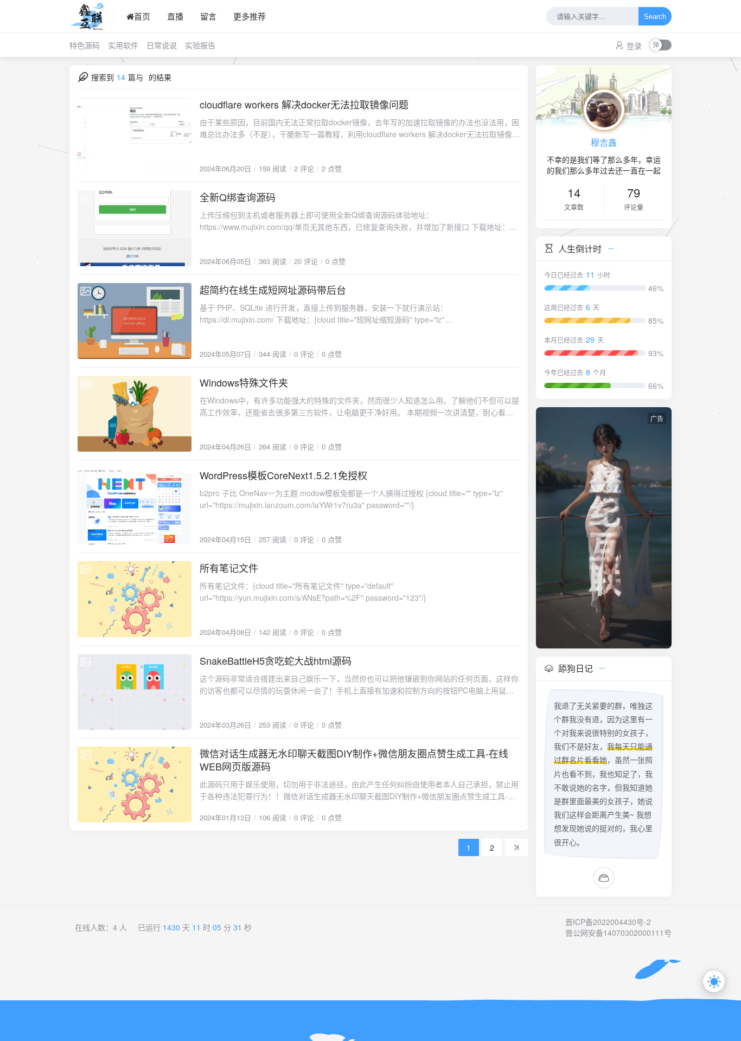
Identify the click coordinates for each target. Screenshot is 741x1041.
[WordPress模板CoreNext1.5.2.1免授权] (134, 506)
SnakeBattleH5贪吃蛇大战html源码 (276, 660)
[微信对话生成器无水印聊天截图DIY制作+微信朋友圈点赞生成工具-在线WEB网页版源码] (134, 784)
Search (655, 16)
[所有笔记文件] (134, 599)
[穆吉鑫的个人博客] (91, 16)
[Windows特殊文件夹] (134, 414)
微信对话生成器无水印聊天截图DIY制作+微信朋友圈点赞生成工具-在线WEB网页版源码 (354, 760)
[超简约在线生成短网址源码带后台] (134, 321)
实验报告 (200, 45)
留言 (208, 16)
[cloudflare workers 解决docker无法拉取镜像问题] (134, 136)
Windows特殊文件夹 (244, 382)
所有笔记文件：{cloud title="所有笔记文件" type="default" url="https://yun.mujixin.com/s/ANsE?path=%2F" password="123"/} (313, 591)
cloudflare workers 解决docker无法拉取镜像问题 (304, 104)
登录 (634, 45)
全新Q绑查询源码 (238, 196)
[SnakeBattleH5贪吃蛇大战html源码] (134, 692)
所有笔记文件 (229, 567)
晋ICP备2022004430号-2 (608, 921)
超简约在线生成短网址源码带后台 (273, 289)
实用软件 (123, 45)
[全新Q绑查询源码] (134, 228)
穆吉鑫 (604, 142)
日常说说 (161, 45)
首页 (142, 16)
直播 (175, 16)
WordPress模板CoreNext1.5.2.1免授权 (283, 474)
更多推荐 (249, 16)
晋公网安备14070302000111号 (618, 932)
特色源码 (84, 45)
